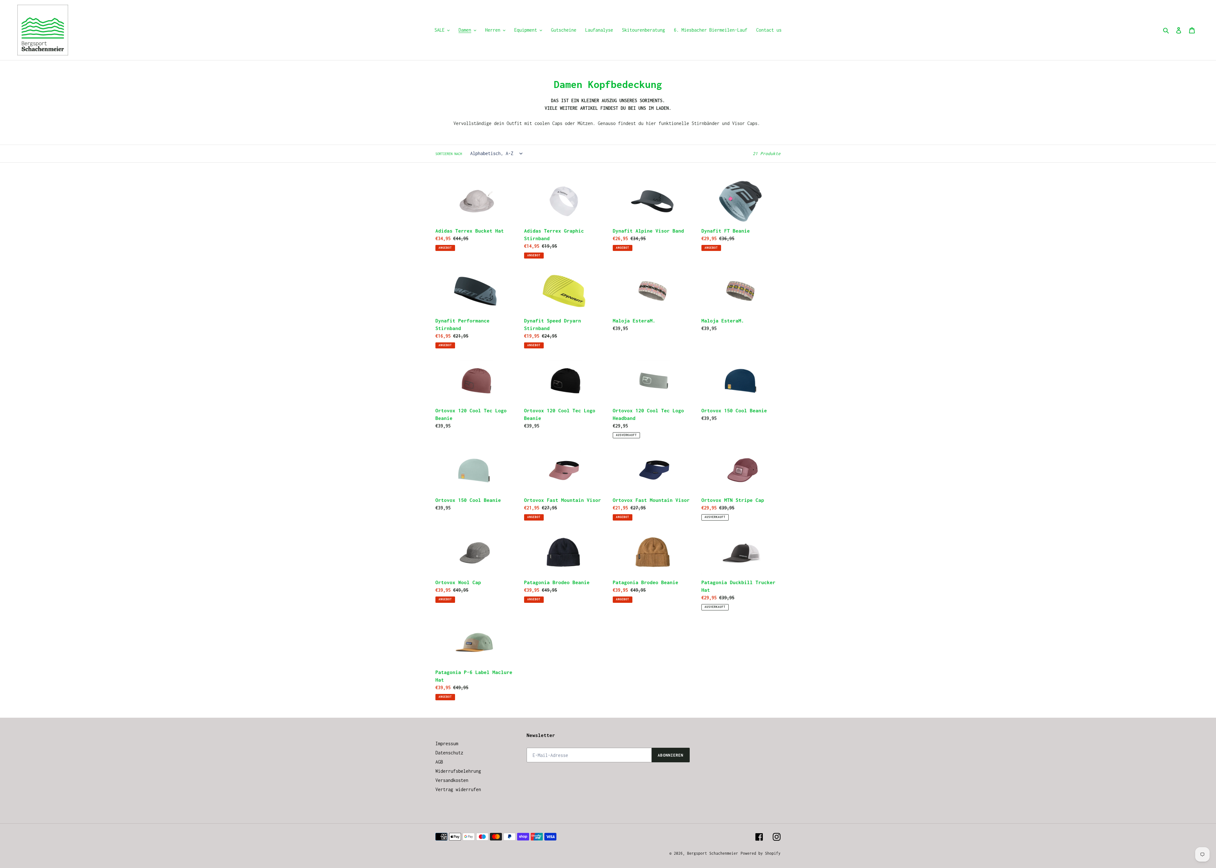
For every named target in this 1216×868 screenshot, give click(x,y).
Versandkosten (451, 780)
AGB (439, 762)
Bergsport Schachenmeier (712, 853)
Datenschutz (449, 752)
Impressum (446, 743)
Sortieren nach (448, 154)
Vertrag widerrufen (458, 789)
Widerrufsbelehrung (458, 771)
